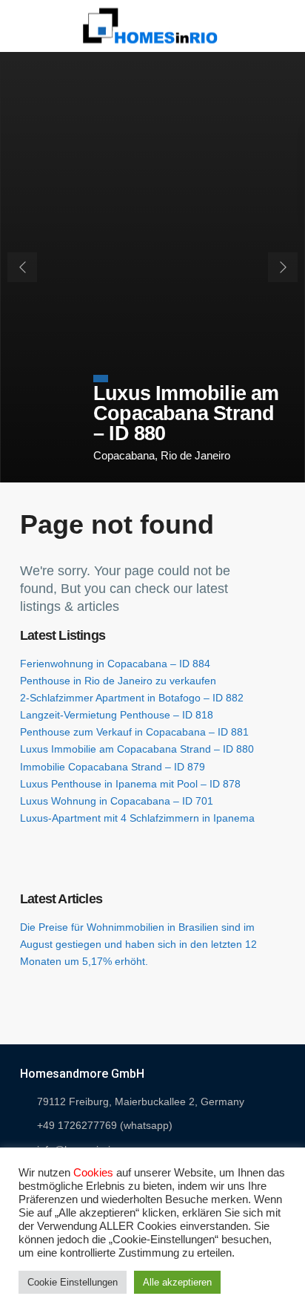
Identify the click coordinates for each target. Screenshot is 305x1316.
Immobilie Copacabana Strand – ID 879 (112, 767)
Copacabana (124, 455)
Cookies (93, 1173)
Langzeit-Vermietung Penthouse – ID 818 (116, 715)
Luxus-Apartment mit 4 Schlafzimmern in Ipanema (137, 818)
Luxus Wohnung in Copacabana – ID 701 (116, 801)
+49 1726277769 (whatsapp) (104, 1125)
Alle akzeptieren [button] (177, 1282)
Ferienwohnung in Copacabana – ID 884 (115, 664)
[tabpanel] (152, 267)
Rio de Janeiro (195, 455)
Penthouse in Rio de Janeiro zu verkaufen (118, 681)
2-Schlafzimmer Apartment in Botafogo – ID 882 (132, 698)
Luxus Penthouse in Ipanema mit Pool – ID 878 (130, 784)
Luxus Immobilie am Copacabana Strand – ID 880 (186, 413)
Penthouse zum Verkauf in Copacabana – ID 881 (134, 732)
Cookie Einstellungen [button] (72, 1282)
